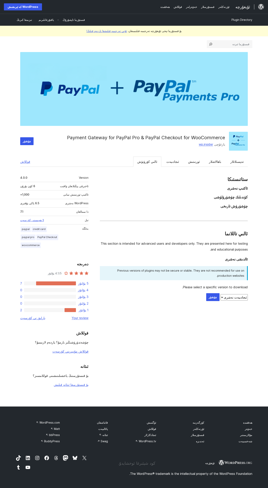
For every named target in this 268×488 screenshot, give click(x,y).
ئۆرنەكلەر (198, 428)
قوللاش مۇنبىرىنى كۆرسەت (70, 351)
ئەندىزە (200, 441)
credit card (39, 229)
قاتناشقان (102, 422)
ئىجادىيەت (172, 162)
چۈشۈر (27, 141)
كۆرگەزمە (198, 422)
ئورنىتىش (194, 162)
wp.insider (206, 144)
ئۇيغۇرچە (210, 463)
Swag (102, 441)
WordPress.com (48, 422)
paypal (26, 229)
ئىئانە (103, 435)
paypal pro (28, 237)
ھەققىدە (247, 422)
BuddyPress (50, 441)
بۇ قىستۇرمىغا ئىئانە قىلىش (71, 385)
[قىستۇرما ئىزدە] (211, 44)
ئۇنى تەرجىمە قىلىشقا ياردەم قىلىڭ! (106, 31)
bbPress (53, 435)
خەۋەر (248, 428)
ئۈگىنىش (151, 422)
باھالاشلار (215, 162)
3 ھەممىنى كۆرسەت (32, 220)
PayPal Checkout (47, 237)
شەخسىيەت (245, 441)
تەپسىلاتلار (237, 162)
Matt (55, 428)
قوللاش (25, 162)
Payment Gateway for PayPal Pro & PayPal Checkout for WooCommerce (146, 137)
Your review (80, 318)
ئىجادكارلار (150, 435)
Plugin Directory (242, 19)
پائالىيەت (103, 428)
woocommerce (31, 245)
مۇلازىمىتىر (246, 435)
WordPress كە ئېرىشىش (23, 6)
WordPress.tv (145, 441)
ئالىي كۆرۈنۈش (147, 162)
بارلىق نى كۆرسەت (32, 318)
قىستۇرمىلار (197, 435)
